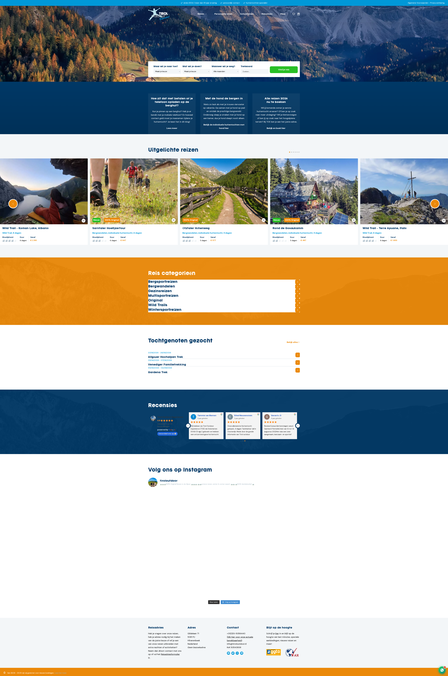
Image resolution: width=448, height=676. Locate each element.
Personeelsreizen (223, 13)
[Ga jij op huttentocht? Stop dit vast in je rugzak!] (205, 544)
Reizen (201, 13)
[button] (13, 203)
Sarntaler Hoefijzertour (108, 228)
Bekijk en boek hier (276, 128)
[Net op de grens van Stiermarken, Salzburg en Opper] (281, 544)
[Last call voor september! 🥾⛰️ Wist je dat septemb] (205, 500)
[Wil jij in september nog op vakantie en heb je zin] (243, 500)
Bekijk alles (292, 342)
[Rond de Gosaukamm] (314, 191)
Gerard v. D (276, 415)
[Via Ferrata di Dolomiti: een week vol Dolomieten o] (205, 587)
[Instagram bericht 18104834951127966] (243, 566)
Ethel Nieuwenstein (243, 415)
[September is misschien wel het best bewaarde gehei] (166, 522)
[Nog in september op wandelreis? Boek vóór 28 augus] (281, 500)
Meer (283, 13)
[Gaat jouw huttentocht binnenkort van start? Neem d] (205, 522)
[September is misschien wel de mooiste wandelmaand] (166, 566)
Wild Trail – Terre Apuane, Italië (385, 228)
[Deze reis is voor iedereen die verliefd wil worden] (166, 544)
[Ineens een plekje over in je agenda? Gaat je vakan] (281, 522)
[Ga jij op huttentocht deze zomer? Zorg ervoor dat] (243, 544)
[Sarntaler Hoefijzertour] (134, 191)
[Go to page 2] (244, 440)
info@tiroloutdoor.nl (237, 643)
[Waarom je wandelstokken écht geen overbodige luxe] (281, 587)
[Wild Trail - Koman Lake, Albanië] (44, 191)
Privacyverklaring (437, 3)
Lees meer (171, 128)
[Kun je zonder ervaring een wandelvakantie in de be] (205, 566)
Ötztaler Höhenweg (196, 228)
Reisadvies (267, 13)
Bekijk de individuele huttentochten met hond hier (223, 126)
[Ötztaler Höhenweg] (224, 191)
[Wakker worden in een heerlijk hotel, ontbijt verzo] (281, 566)
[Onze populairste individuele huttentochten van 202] (166, 500)
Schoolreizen (247, 13)
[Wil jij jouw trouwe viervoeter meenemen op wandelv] (243, 587)
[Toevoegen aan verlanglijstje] (83, 221)
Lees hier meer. (60, 673)
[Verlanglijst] (293, 14)
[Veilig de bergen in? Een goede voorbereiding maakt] (243, 522)
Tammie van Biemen (207, 415)
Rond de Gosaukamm (288, 228)
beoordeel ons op (166, 433)
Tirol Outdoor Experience (170, 417)
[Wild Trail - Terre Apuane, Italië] (404, 191)
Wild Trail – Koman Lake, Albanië (25, 228)
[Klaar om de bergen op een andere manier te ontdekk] (166, 587)
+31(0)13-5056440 (236, 633)
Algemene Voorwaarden (418, 3)
